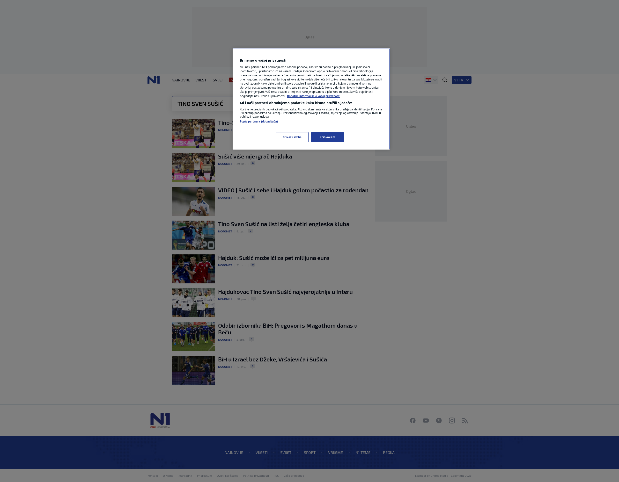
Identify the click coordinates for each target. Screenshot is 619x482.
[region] (311, 99)
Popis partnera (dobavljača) (259, 121)
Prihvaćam (327, 137)
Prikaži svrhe (292, 137)
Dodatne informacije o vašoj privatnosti (313, 96)
